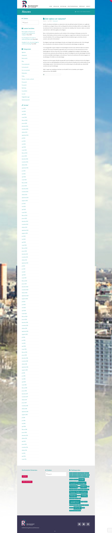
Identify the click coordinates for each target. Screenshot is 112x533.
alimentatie (75, 472)
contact (79, 476)
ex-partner (84, 476)
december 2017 (25, 393)
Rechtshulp (24, 88)
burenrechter (74, 474)
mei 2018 (23, 379)
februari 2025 (24, 153)
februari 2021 (24, 280)
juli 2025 (23, 138)
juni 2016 (23, 420)
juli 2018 (23, 373)
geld (88, 476)
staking (82, 501)
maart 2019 (24, 349)
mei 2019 (23, 343)
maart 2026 (24, 117)
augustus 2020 (25, 298)
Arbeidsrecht (55, 21)
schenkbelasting (72, 498)
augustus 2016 (25, 414)
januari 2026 (24, 123)
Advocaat (71, 472)
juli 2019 (23, 337)
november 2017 (25, 396)
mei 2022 (24, 239)
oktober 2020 (24, 292)
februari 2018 (24, 387)
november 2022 (25, 224)
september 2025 (25, 135)
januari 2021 (24, 283)
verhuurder (77, 508)
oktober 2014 (24, 450)
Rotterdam (73, 496)
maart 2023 (24, 212)
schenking (76, 498)
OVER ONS (25, 476)
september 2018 (25, 367)
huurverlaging (81, 483)
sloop (80, 498)
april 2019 (24, 346)
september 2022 (25, 230)
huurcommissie (76, 479)
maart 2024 (24, 179)
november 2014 (25, 447)
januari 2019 (24, 355)
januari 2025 (24, 156)
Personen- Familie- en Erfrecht (78, 492)
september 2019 (25, 331)
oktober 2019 (24, 328)
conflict (88, 474)
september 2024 (25, 167)
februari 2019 (24, 352)
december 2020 (25, 286)
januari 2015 (24, 444)
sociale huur (75, 502)
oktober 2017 (24, 399)
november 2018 (25, 361)
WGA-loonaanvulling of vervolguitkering (75, 510)
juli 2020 (23, 301)
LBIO (88, 486)
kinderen (83, 486)
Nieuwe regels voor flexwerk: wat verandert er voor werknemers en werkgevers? (28, 33)
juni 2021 (23, 269)
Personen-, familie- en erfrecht (28, 79)
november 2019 (25, 325)
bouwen (71, 474)
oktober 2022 (24, 227)
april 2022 (24, 242)
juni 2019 (23, 340)
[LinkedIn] (88, 524)
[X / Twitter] (83, 524)
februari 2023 (24, 215)
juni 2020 (24, 304)
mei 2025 (24, 144)
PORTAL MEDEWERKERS (27, 481)
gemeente (71, 479)
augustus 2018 (25, 370)
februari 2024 (24, 182)
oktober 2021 (24, 260)
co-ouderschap (79, 474)
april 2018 (24, 381)
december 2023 (25, 188)
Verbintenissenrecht (26, 100)
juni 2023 (24, 203)
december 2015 (25, 435)
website (83, 507)
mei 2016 (23, 423)
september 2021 (25, 263)
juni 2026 (24, 108)
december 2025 (25, 126)
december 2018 (25, 358)
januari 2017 (24, 402)
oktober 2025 (24, 132)
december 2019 (25, 322)
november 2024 (25, 162)
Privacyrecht (24, 82)
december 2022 (25, 221)
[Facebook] (79, 524)
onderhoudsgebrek (80, 489)
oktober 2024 (24, 165)
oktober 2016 (24, 408)
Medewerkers (24, 73)
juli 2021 (23, 266)
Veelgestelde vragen (26, 97)
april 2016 (24, 426)
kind (79, 486)
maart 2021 (24, 277)
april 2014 (24, 456)
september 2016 (25, 411)
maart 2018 (24, 384)
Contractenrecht (25, 67)
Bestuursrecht (24, 58)
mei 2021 (23, 272)
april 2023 (24, 209)
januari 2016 (24, 432)
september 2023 (25, 197)
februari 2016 (24, 429)
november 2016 (25, 405)
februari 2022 (24, 248)
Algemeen (24, 52)
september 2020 (25, 295)
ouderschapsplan (86, 489)
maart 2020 (24, 313)
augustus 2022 (25, 233)
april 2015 (24, 441)
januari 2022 (24, 251)
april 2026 (24, 114)
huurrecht (73, 483)
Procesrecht (24, 85)
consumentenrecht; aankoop (73, 476)
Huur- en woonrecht (26, 70)
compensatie (84, 474)
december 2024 (25, 159)
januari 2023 (24, 218)
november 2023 (25, 191)
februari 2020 (24, 316)
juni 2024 (23, 170)
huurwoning (73, 486)
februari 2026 (24, 120)
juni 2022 (24, 236)
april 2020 (24, 310)
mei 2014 (23, 453)
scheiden (79, 495)
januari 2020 (24, 319)
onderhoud (75, 489)
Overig (23, 76)
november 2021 (25, 257)
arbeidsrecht (87, 472)
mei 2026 (24, 111)
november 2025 (25, 129)
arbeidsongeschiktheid (81, 472)
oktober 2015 (24, 438)
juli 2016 (23, 417)
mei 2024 (23, 173)
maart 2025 (24, 150)
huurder (81, 479)
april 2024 (24, 176)
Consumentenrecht (25, 64)
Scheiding (84, 496)
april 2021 (24, 274)
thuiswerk (85, 501)
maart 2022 (24, 245)
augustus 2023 (25, 200)
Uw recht (23, 94)
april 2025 (24, 147)
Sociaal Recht (24, 91)
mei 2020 (24, 307)
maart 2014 (24, 459)
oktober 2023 (24, 194)
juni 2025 (24, 141)
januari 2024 (24, 185)
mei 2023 (24, 206)
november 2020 (25, 289)
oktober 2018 (24, 364)
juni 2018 (23, 376)
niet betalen (71, 489)
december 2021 (25, 254)
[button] (111, 1)
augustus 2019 (25, 334)
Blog (23, 61)
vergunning (71, 507)
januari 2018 (24, 390)
